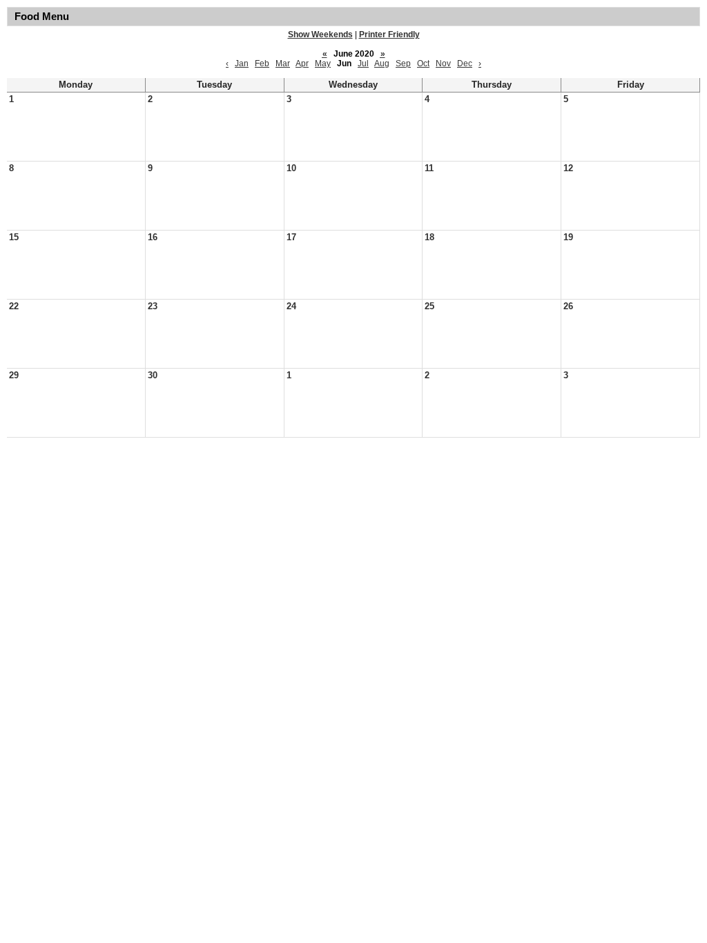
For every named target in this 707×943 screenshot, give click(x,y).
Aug (381, 63)
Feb (262, 63)
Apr (302, 63)
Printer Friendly (389, 34)
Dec (464, 63)
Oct (423, 63)
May (323, 63)
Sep (403, 63)
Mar (282, 63)
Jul (363, 63)
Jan (242, 63)
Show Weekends (320, 34)
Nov (443, 63)
